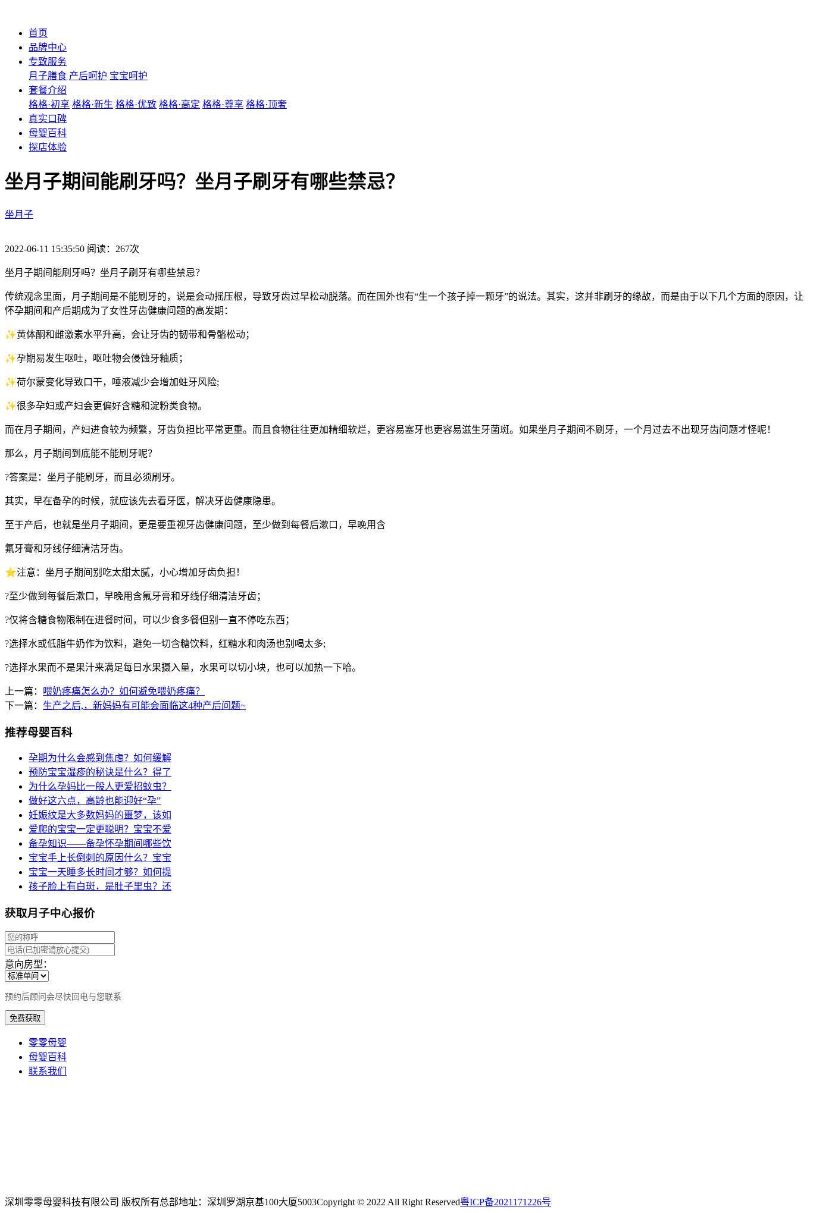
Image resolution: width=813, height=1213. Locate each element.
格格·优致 (136, 104)
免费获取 (25, 1018)
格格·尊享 (222, 104)
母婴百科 (48, 133)
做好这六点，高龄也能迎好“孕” (95, 801)
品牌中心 (48, 47)
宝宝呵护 (129, 76)
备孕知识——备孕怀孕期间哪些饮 (100, 843)
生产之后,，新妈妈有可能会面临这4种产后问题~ (144, 705)
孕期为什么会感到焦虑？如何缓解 (100, 758)
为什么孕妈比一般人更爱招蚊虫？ (100, 786)
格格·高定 (179, 104)
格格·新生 (92, 104)
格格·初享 (49, 104)
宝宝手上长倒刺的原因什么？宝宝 (100, 858)
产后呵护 (88, 76)
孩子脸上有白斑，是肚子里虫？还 (100, 886)
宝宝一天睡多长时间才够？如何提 (100, 872)
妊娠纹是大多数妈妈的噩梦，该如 (100, 815)
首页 (38, 33)
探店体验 (48, 147)
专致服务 (48, 61)
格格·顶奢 (266, 104)
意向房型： (28, 964)
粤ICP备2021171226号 (505, 1202)
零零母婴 (48, 1043)
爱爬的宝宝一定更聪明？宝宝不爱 (100, 829)
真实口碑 (48, 119)
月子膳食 (48, 76)
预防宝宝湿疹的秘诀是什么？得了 (100, 772)
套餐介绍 (48, 90)
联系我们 (48, 1071)
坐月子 (19, 214)
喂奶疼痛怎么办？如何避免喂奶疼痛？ (124, 691)
